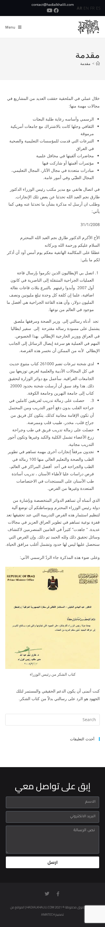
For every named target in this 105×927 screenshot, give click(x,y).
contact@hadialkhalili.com (53, 4)
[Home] (98, 63)
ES (98, 8)
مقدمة (85, 63)
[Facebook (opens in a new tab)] (57, 10)
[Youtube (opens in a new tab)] (49, 10)
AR (79, 8)
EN (86, 8)
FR (92, 8)
